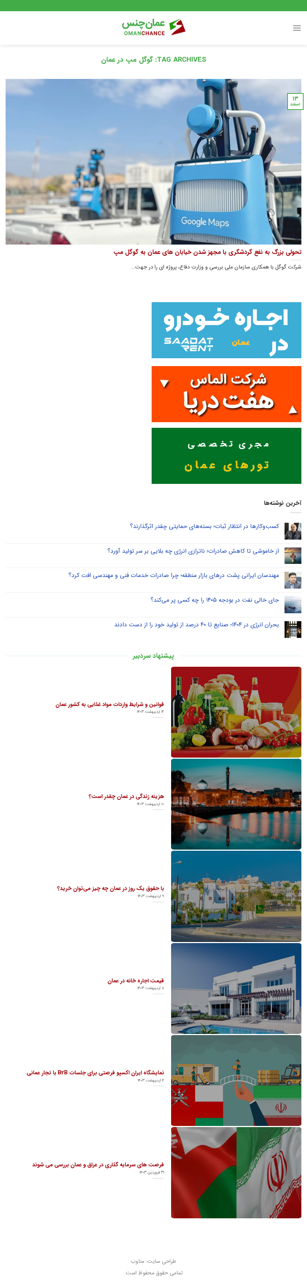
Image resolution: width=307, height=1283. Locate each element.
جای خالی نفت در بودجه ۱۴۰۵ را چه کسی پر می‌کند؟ (215, 600)
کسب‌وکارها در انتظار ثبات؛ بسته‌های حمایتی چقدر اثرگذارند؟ (204, 526)
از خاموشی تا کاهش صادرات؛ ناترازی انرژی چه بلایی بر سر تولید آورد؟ (193, 551)
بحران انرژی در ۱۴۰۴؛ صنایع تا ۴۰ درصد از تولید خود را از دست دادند (196, 624)
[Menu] (296, 28)
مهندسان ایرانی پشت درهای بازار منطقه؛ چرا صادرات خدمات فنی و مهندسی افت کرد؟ (174, 575)
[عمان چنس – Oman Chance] (153, 28)
